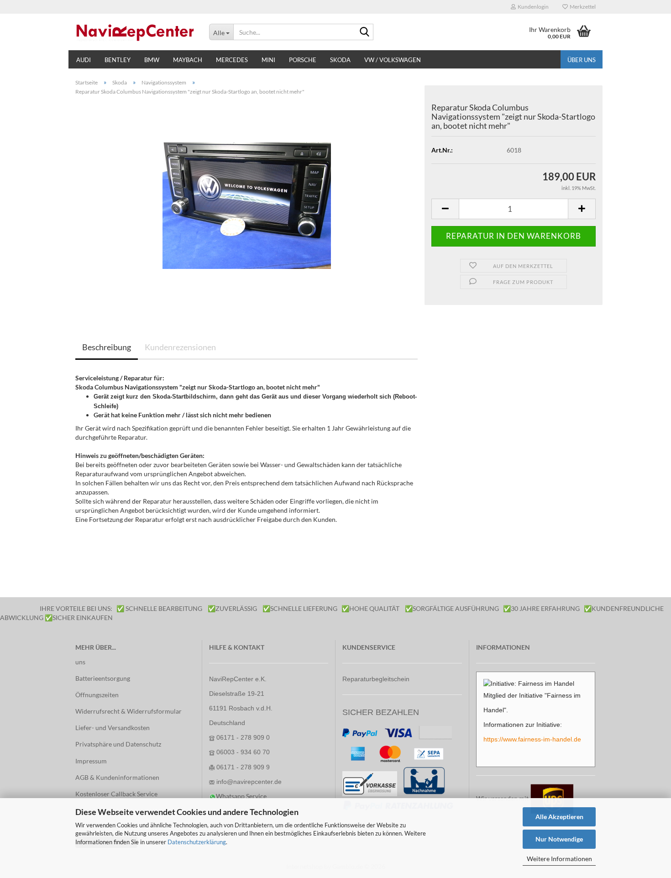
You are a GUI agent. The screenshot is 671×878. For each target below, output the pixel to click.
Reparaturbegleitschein (375, 679)
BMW (151, 59)
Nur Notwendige (559, 839)
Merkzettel (582, 6)
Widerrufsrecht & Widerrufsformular (128, 711)
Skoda (340, 59)
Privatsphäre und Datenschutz (118, 744)
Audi (83, 59)
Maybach (187, 59)
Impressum (91, 761)
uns (80, 662)
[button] (445, 209)
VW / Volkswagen (392, 59)
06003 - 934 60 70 (243, 752)
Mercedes (232, 59)
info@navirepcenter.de (249, 781)
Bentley (118, 59)
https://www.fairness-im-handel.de (532, 739)
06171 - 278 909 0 (243, 737)
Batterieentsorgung (102, 678)
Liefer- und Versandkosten (112, 727)
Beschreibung (106, 347)
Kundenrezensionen (180, 347)
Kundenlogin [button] (532, 6)
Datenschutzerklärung (197, 842)
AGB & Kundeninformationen (117, 777)
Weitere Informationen (559, 858)
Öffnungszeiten (97, 695)
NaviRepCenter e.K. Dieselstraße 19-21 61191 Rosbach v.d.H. (241, 693)
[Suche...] (364, 32)
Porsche (302, 59)
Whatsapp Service (241, 796)
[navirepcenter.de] (135, 32)
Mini (268, 59)
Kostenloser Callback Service (116, 794)
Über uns (581, 59)
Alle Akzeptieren (559, 816)
